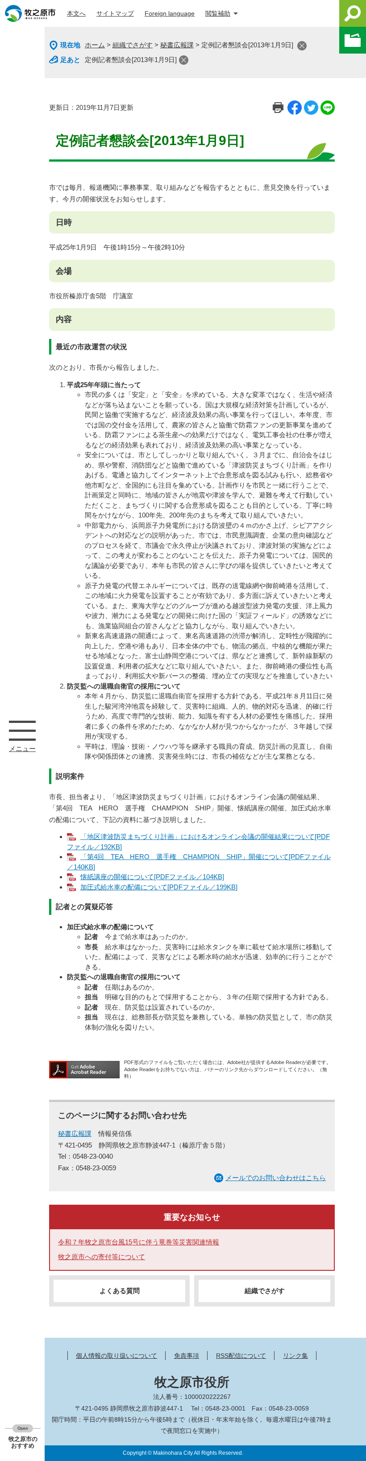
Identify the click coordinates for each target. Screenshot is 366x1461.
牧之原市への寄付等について (101, 1257)
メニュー (22, 730)
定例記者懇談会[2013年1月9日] (131, 59)
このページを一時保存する (352, 40)
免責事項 (186, 1355)
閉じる (302, 45)
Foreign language (170, 13)
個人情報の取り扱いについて (116, 1355)
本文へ (76, 13)
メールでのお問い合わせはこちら (275, 1177)
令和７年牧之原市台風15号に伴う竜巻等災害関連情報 (138, 1242)
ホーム (95, 45)
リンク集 (295, 1355)
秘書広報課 (177, 45)
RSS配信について (241, 1355)
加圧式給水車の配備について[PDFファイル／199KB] (158, 887)
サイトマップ (115, 13)
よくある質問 (120, 1290)
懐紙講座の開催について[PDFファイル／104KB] (152, 877)
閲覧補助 (217, 13)
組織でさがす (132, 45)
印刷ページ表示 (278, 107)
